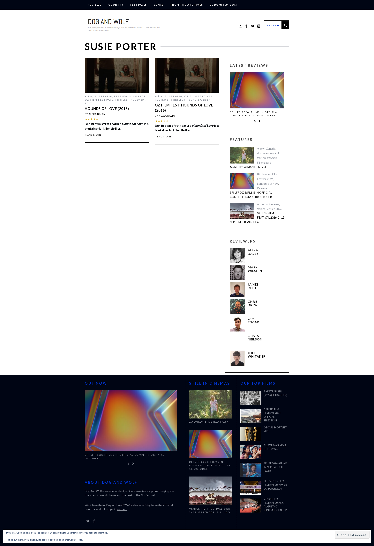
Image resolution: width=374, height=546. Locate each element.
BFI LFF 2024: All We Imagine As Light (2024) (275, 467)
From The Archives (186, 4)
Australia (103, 96)
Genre (159, 4)
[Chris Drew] (237, 306)
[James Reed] (237, 289)
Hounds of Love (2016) (107, 108)
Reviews (95, 4)
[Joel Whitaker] (237, 358)
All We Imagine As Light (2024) (275, 447)
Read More (93, 135)
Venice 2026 (274, 209)
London (262, 183)
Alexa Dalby (97, 114)
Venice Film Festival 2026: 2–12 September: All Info (257, 217)
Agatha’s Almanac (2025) (248, 167)
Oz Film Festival (99, 99)
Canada (270, 148)
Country (116, 4)
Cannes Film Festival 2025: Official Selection (272, 415)
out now (273, 183)
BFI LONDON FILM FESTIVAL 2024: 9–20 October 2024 (275, 485)
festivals (138, 4)
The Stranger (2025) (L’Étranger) (275, 393)
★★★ (89, 96)
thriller (122, 99)
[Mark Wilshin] (237, 272)
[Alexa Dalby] (237, 255)
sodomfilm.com (223, 4)
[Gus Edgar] (237, 323)
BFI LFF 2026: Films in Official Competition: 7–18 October (254, 114)
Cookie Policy (76, 539)
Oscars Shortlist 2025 (275, 429)
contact (122, 509)
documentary (265, 153)
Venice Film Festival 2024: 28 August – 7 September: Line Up (275, 505)
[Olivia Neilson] (237, 341)
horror (139, 96)
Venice (261, 209)
